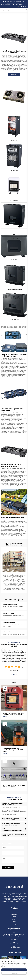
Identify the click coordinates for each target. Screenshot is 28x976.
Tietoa (14, 916)
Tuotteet (14, 911)
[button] (11, 674)
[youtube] (23, 6)
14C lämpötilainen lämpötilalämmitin (14, 289)
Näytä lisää (5, 716)
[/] (14, 886)
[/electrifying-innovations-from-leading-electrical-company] (23, 958)
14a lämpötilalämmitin (14, 319)
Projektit (14, 921)
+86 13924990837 (6, 4)
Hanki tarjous (14, 74)
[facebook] (21, 6)
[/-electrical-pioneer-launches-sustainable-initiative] (4, 958)
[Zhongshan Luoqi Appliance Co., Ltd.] (7, 9)
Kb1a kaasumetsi (14, 200)
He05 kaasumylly (14, 140)
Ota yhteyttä (14, 924)
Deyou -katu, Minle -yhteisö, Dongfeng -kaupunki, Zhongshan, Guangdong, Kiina (14, 2)
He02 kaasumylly (14, 170)
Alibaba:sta (14, 914)
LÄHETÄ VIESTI (8, 867)
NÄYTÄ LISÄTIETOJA (14, 96)
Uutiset (14, 919)
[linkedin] (25, 6)
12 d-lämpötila (14, 259)
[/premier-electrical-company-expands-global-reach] (10, 958)
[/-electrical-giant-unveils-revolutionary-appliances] (17, 958)
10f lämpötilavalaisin (14, 230)
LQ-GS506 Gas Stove (14, 110)
